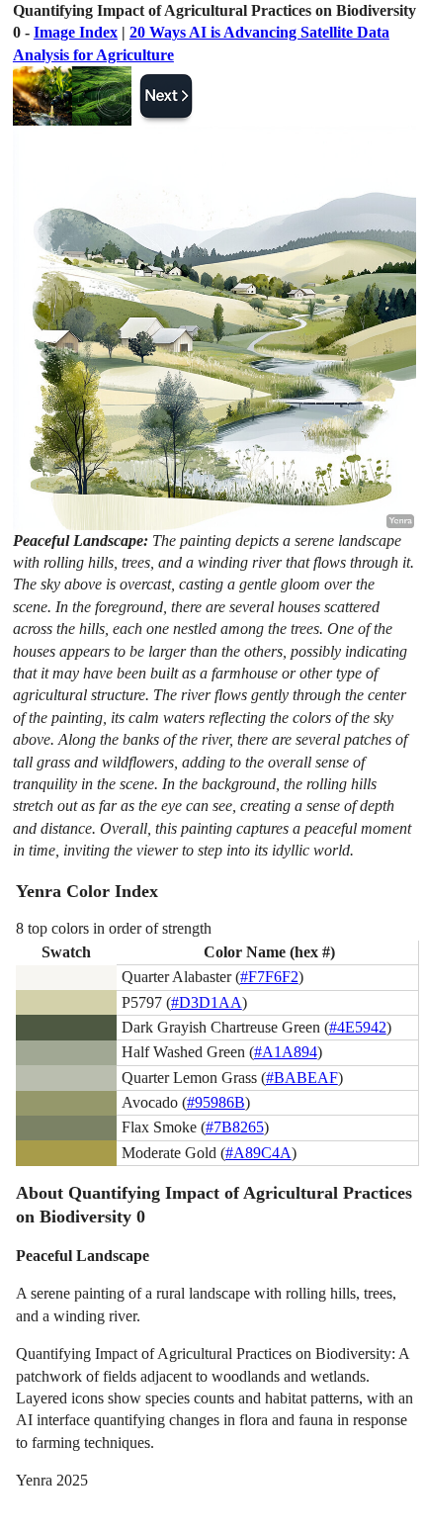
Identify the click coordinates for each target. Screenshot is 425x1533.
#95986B (216, 1102)
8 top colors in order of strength (114, 928)
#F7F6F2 (269, 976)
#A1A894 (285, 1051)
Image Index (76, 32)
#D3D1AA (206, 1002)
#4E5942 (357, 1027)
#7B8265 (235, 1127)
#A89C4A (258, 1152)
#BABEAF (302, 1077)
